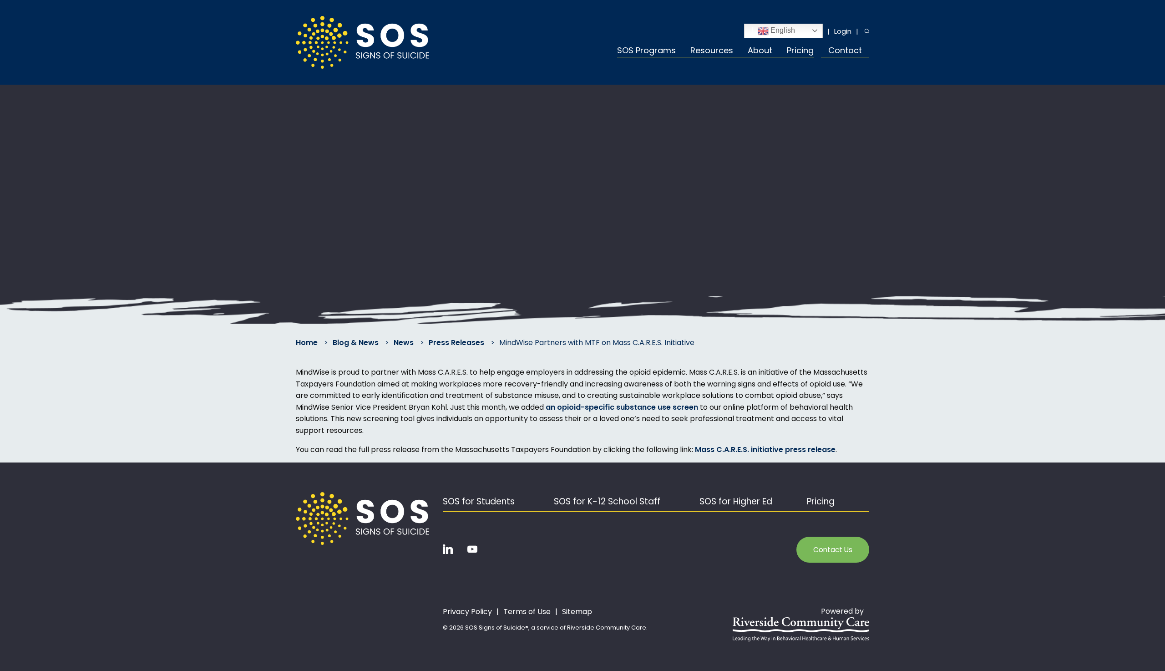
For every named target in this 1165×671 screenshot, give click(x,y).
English (782, 30)
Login (842, 31)
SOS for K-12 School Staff (607, 501)
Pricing (800, 51)
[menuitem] (650, 51)
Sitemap (577, 611)
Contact (845, 51)
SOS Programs (646, 51)
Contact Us (832, 549)
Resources (711, 51)
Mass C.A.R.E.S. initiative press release (765, 449)
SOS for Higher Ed (735, 501)
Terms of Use (527, 611)
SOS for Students (479, 501)
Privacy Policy (467, 611)
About (760, 51)
